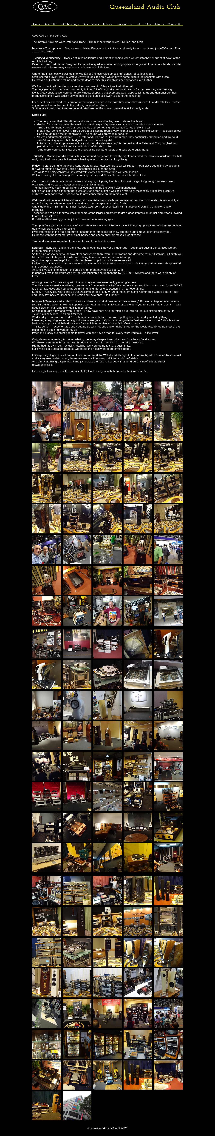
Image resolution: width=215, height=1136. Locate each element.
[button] (46, 396)
